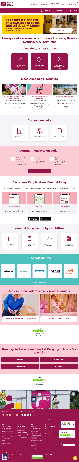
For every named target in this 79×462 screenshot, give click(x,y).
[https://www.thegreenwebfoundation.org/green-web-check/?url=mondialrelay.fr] (37, 457)
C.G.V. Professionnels (22, 437)
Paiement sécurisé (38, 414)
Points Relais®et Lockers (54, 4)
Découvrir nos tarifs (7, 436)
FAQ (46, 424)
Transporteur (20, 366)
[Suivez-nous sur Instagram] (7, 415)
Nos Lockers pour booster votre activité (59, 318)
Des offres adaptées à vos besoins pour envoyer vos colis (20, 318)
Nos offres (19, 423)
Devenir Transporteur (22, 432)
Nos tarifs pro (20, 424)
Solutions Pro (72, 4)
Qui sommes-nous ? (50, 426)
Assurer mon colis (6, 435)
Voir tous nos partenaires (39, 282)
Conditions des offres (36, 435)
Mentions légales (35, 428)
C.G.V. (32, 423)
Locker (20, 360)
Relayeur (59, 366)
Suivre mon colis (6, 426)
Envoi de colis (44, 4)
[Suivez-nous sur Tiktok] (10, 415)
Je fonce (60, 30)
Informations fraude (36, 448)
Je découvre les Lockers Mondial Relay (14, 107)
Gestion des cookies (36, 433)
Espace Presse (48, 433)
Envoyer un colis (39, 170)
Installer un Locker (21, 428)
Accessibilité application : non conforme (35, 445)
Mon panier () (61, 10)
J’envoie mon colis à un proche (39, 107)
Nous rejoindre (49, 431)
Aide (62, 4)
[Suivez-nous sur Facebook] (14, 415)
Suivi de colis (34, 4)
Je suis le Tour (65, 107)
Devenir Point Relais (22, 430)
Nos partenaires (21, 426)
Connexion (47, 10)
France (75, 10)
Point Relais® (58, 360)
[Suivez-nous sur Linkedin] (3, 415)
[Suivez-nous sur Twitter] (17, 415)
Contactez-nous (49, 423)
